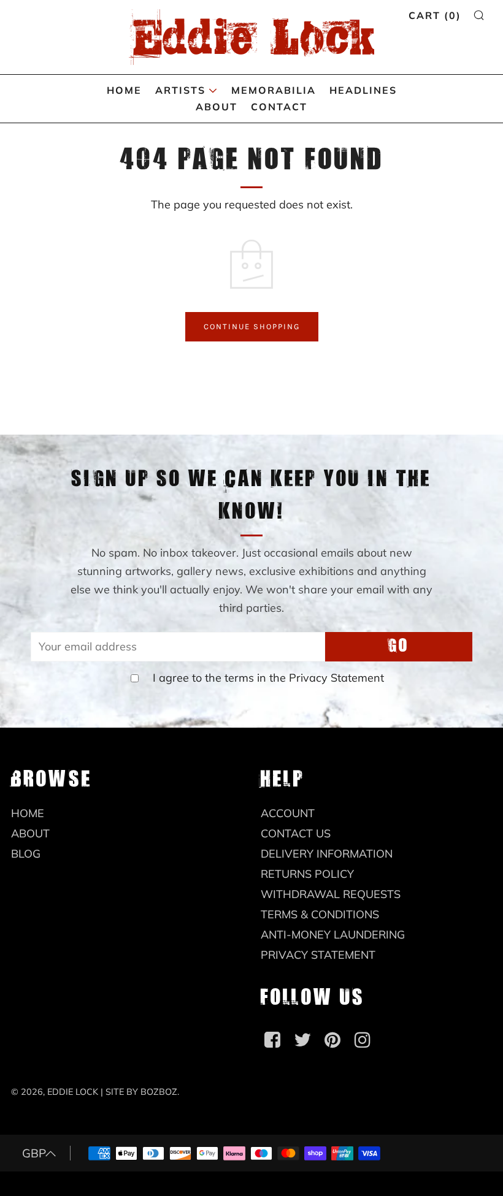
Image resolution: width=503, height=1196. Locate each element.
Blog (25, 854)
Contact (279, 107)
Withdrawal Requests (331, 894)
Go (398, 646)
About (216, 107)
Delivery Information (327, 854)
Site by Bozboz (141, 1091)
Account (288, 813)
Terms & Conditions (320, 914)
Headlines (363, 90)
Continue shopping (252, 326)
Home (124, 90)
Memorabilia (273, 90)
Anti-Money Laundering (333, 934)
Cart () (435, 15)
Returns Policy (307, 874)
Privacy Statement (336, 678)
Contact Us (296, 833)
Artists (180, 90)
